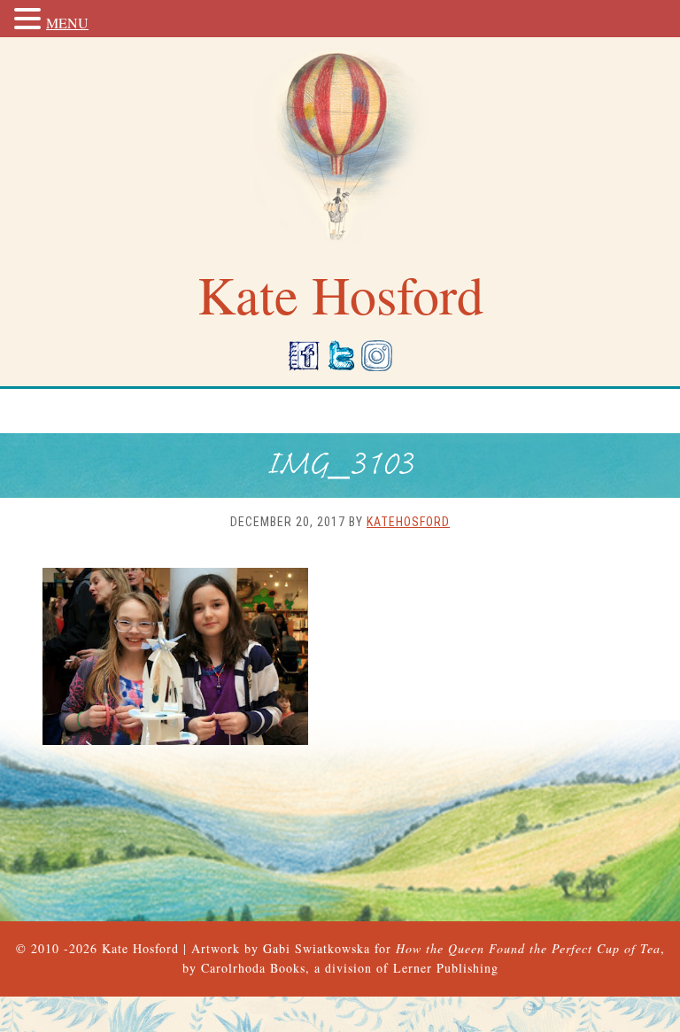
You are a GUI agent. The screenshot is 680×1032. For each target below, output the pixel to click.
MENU (67, 22)
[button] (30, 20)
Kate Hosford (140, 948)
